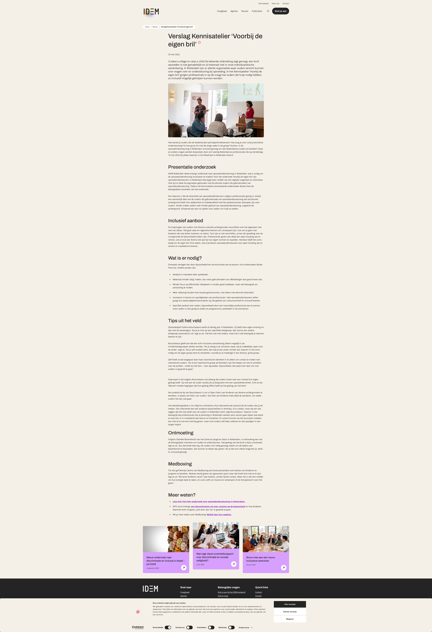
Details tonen (244, 628)
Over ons (275, 3)
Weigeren (290, 619)
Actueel (258, 596)
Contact (285, 3)
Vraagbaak (222, 11)
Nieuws (244, 11)
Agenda (234, 11)
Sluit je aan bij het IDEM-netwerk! (231, 592)
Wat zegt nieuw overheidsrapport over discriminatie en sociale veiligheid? (214, 557)
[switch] (189, 627)
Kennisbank (264, 3)
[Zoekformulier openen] (268, 11)
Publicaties (257, 11)
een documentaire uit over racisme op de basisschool (218, 506)
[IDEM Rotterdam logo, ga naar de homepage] (151, 11)
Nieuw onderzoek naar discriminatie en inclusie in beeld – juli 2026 (165, 561)
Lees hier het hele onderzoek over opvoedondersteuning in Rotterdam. (209, 501)
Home (147, 27)
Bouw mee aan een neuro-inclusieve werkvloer (261, 559)
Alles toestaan (290, 604)
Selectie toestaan (290, 612)
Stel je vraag (223, 596)
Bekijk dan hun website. (219, 514)
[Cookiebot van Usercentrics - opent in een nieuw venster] (138, 627)
